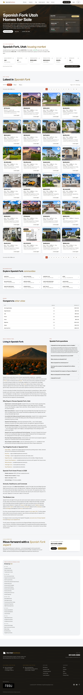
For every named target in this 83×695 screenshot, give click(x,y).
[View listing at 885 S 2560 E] (12, 234)
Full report (75, 16)
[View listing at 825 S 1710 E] (12, 180)
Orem (5, 319)
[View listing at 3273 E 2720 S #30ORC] (71, 180)
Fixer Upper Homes (8, 600)
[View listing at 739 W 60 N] (71, 99)
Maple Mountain (8, 458)
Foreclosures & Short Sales (9, 602)
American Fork (7, 328)
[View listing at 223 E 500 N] (71, 207)
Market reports (42, 2)
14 (76, 89)
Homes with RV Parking (8, 587)
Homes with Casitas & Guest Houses (11, 581)
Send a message (62, 548)
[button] (44, 89)
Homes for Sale (46, 669)
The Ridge (7, 455)
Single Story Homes (8, 632)
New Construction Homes (9, 627)
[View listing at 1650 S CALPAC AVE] (32, 153)
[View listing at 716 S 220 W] (51, 207)
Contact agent (16, 115)
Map (36, 2)
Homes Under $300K (8, 609)
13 (73, 89)
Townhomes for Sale (8, 572)
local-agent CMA (34, 511)
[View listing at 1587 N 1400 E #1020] (51, 126)
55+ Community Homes (9, 576)
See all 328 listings (8, 31)
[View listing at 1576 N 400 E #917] (51, 234)
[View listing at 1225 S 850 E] (12, 207)
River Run (7, 453)
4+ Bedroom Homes (8, 619)
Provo (5, 316)
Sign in (73, 2)
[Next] (79, 89)
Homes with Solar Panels (9, 588)
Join (78, 2)
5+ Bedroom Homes (8, 621)
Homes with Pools (8, 583)
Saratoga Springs (8, 308)
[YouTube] (76, 684)
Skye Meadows (8, 467)
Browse (24, 2)
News (64, 671)
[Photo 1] (10, 104)
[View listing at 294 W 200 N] (32, 99)
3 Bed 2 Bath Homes (8, 617)
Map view (17, 31)
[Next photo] (19, 99)
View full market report (72, 66)
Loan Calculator (46, 675)
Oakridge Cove (8, 464)
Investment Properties (8, 604)
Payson (20, 380)
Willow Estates (8, 462)
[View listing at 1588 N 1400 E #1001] (32, 126)
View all (77, 80)
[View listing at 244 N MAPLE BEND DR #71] (51, 180)
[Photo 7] (35, 104)
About (48, 2)
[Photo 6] (34, 104)
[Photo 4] (14, 104)
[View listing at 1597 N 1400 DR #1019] (12, 126)
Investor (30, 2)
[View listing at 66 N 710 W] (51, 153)
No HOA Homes (7, 630)
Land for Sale (45, 673)
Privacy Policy (66, 675)
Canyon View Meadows (10, 460)
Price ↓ (20, 84)
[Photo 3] (12, 104)
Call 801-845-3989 (26, 31)
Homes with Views (8, 590)
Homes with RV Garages (9, 585)
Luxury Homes (7, 613)
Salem (5, 325)
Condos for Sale (7, 568)
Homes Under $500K (8, 611)
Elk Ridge (8, 508)
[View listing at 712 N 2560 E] (71, 126)
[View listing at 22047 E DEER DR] (12, 99)
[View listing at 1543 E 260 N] (12, 153)
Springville (26, 506)
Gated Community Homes (9, 577)
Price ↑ (15, 84)
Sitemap (64, 673)
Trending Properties (47, 671)
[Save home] (19, 94)
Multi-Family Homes (8, 570)
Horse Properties (7, 594)
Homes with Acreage (8, 625)
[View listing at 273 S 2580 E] (32, 207)
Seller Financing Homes (9, 605)
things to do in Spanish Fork (13, 519)
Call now (54, 548)
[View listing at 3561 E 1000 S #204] (32, 234)
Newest (9, 84)
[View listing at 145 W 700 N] (51, 99)
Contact (52, 2)
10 (68, 89)
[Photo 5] (32, 104)
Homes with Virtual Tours (9, 592)
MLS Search (45, 667)
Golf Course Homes (8, 579)
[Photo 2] (11, 104)
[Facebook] (74, 684)
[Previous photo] (4, 99)
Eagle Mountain (7, 310)
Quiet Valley (8, 449)
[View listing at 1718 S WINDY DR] (32, 180)
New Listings (6, 629)
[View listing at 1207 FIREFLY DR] (71, 153)
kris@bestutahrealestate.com (74, 657)
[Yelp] (79, 684)
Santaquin (39, 506)
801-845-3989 (67, 2)
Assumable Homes (8, 598)
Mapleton (6, 322)
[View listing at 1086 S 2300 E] (71, 234)
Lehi (5, 313)
